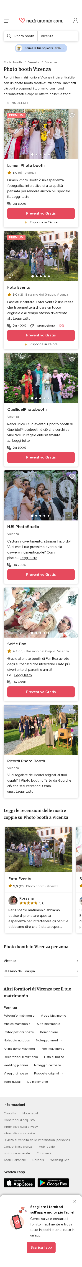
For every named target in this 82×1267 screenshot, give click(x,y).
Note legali (30, 1113)
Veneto (34, 62)
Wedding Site (59, 1160)
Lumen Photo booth (26, 165)
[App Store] (20, 1187)
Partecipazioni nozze (19, 1032)
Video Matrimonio (53, 1016)
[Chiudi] (74, 1201)
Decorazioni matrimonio (21, 1057)
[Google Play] (53, 1187)
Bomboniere (49, 1032)
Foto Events (18, 287)
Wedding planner (16, 1065)
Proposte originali (46, 1073)
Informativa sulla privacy (21, 1127)
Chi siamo (43, 1153)
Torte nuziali (12, 1082)
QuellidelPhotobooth (27, 409)
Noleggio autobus (17, 1040)
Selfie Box (16, 643)
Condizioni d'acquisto (19, 1120)
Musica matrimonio (17, 1024)
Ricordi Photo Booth (26, 761)
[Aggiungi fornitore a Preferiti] (72, 115)
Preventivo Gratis (41, 213)
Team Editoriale (15, 1160)
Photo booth (13, 62)
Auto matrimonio (48, 1024)
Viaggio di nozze (16, 1073)
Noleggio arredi (47, 1040)
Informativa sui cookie (19, 1133)
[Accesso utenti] (75, 20)
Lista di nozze (54, 1057)
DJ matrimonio (37, 1082)
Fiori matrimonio (53, 1049)
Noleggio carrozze (47, 1065)
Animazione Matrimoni (20, 1049)
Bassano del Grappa (19, 971)
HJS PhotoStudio (23, 526)
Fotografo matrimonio (19, 1016)
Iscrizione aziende (17, 1153)
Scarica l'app (41, 1247)
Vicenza (10, 961)
